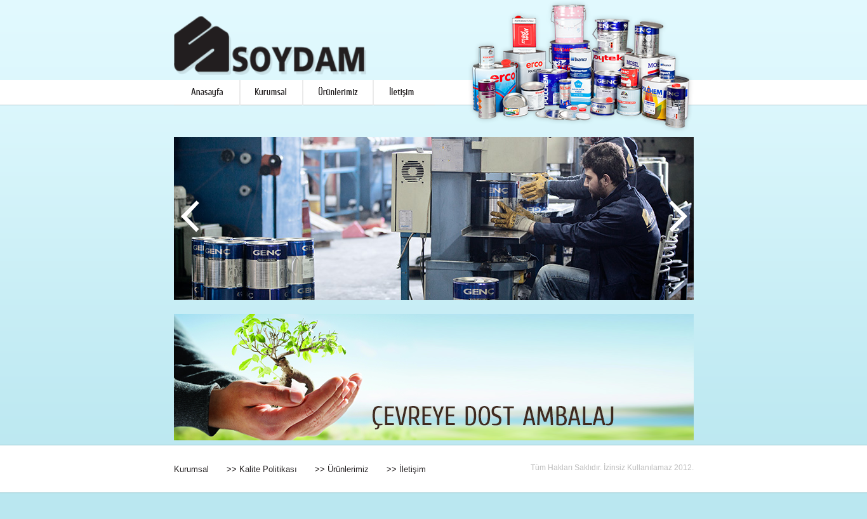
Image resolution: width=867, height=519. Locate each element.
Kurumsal (191, 469)
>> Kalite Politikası (262, 469)
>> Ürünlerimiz (342, 469)
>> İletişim (406, 469)
